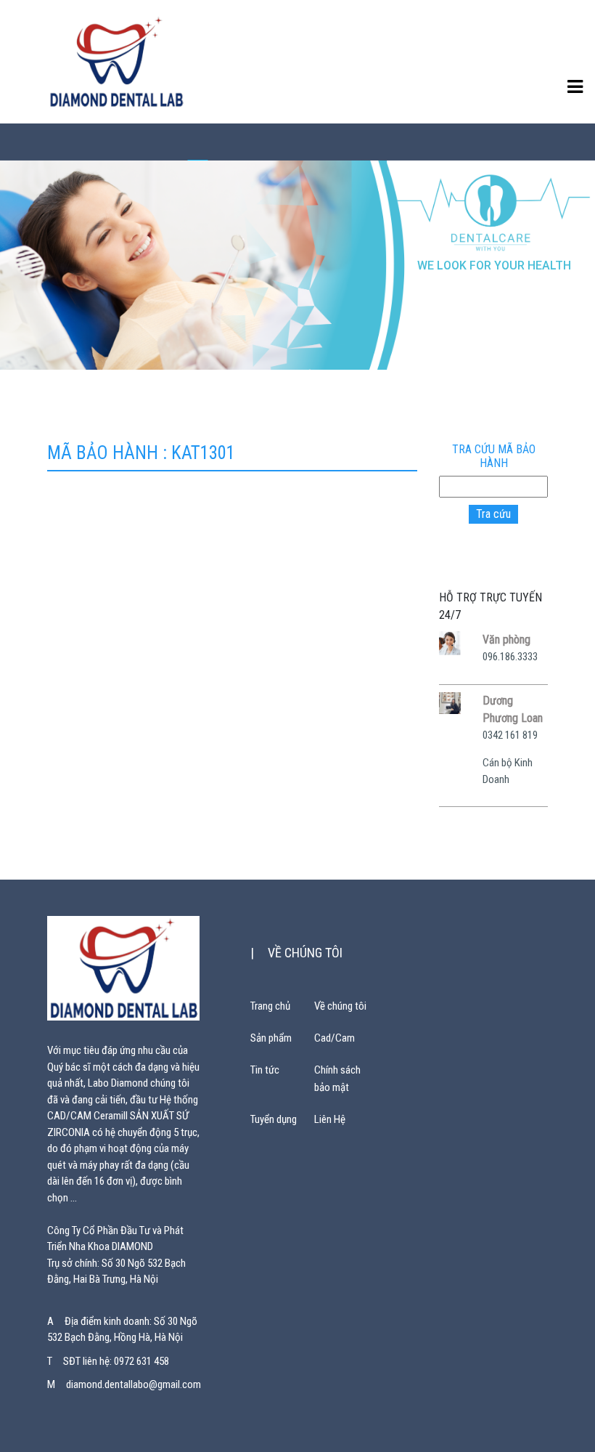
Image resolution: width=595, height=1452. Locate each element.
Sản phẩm (271, 1038)
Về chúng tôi (340, 1006)
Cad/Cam (334, 1038)
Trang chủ (270, 1006)
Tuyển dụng (273, 1119)
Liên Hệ (329, 1119)
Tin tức (264, 1069)
